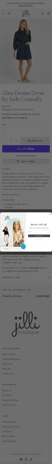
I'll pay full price (39, 239)
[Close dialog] (50, 214)
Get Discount (39, 236)
